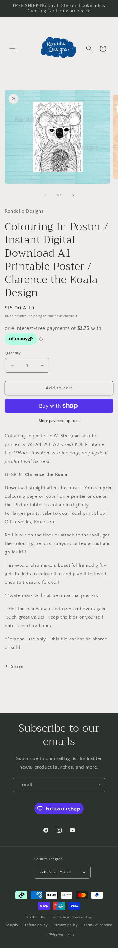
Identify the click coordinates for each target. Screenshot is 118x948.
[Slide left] (45, 195)
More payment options (59, 421)
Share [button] (17, 666)
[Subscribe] (98, 785)
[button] (13, 48)
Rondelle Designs (56, 917)
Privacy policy (66, 925)
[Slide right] (73, 195)
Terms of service (98, 925)
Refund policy (36, 925)
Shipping (35, 316)
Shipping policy (62, 934)
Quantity (13, 353)
